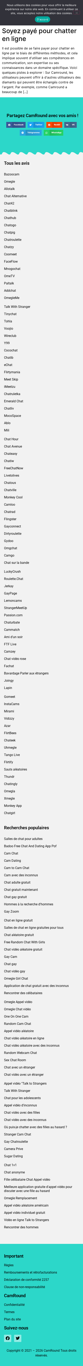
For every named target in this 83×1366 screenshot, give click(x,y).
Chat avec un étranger (19, 1067)
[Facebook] (7, 1338)
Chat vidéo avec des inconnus (25, 1120)
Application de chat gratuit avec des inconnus (36, 986)
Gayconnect (12, 526)
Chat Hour (11, 439)
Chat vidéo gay (14, 971)
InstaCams (11, 704)
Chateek (10, 740)
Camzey (10, 651)
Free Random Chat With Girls (24, 942)
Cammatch (12, 630)
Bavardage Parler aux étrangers (26, 673)
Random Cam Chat (17, 1024)
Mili (6, 430)
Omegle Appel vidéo (18, 1002)
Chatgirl (9, 813)
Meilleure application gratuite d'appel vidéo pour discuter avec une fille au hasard (38, 1189)
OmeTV (9, 276)
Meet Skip (11, 379)
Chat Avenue (13, 446)
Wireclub (10, 336)
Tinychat (10, 314)
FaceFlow (11, 261)
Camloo (9, 504)
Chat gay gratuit (15, 897)
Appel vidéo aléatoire (19, 1031)
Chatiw (9, 461)
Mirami (9, 711)
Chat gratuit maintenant (21, 890)
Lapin (8, 688)
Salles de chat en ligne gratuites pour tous (33, 928)
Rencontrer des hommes (21, 1227)
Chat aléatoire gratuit (19, 935)
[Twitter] (17, 1338)
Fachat (9, 666)
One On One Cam (16, 1016)
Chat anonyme (14, 1172)
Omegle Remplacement (20, 1198)
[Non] (76, 12)
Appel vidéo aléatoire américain (26, 1205)
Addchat (10, 290)
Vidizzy (9, 718)
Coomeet (10, 254)
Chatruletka (12, 394)
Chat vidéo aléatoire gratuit (23, 949)
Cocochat (11, 350)
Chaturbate (12, 622)
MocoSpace (12, 416)
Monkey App (13, 806)
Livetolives (11, 475)
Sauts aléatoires (15, 769)
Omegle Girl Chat (16, 978)
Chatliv (9, 408)
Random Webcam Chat (20, 1053)
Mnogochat (12, 269)
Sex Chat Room (15, 1060)
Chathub (10, 218)
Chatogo (10, 225)
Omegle (9, 181)
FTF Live (10, 644)
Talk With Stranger (17, 307)
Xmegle (9, 798)
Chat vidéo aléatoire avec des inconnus (31, 1045)
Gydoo (8, 541)
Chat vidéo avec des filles (22, 1112)
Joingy (9, 680)
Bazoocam (11, 174)
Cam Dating (12, 861)
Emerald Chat (13, 401)
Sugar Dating (13, 1156)
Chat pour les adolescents (22, 1098)
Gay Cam (10, 957)
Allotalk (9, 189)
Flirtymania (12, 372)
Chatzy (9, 247)
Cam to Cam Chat (16, 868)
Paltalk (9, 283)
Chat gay (10, 964)
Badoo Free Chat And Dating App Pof (30, 846)
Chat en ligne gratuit (18, 920)
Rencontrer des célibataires (23, 993)
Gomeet (9, 697)
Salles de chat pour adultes (23, 839)
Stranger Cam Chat (17, 1134)
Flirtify (8, 762)
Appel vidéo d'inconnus (20, 1105)
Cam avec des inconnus (21, 875)
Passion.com (13, 615)
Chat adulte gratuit (17, 882)
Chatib (8, 358)
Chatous (10, 483)
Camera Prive (13, 1149)
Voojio (8, 328)
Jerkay (8, 586)
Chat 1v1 (10, 1165)
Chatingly (11, 784)
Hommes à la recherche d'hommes (28, 904)
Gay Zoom (11, 911)
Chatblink (11, 211)
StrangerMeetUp (15, 608)
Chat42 (9, 203)
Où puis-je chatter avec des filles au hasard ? (35, 1127)
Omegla (9, 791)
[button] (16, 125)
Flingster (10, 519)
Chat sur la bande (16, 563)
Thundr (9, 777)
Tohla (8, 321)
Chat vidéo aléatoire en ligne (24, 1038)
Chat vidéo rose (15, 659)
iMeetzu (9, 387)
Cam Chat (11, 853)
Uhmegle (10, 748)
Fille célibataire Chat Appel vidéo (27, 1179)
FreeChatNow (13, 468)
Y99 (7, 343)
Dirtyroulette (12, 534)
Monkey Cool (13, 497)
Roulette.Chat (13, 579)
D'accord (42, 19)
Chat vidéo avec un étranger (24, 1075)
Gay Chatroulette (16, 1142)
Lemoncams (13, 601)
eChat (8, 365)
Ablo (7, 423)
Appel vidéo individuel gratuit (24, 1213)
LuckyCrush (12, 571)
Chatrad (9, 512)
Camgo (9, 555)
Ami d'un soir (13, 637)
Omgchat (10, 548)
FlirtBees (10, 733)
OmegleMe (11, 298)
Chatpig (9, 232)
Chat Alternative (15, 196)
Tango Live (12, 755)
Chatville (10, 490)
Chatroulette (12, 240)
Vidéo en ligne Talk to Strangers (26, 1220)
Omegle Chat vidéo (17, 1009)
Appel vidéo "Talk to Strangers (25, 1083)
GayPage (10, 593)
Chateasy (10, 454)
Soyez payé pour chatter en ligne (39, 34)
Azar (7, 726)
